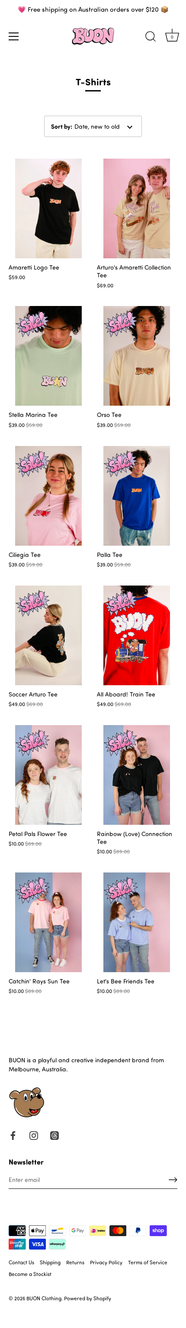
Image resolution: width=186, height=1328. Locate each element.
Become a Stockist (30, 1273)
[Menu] (13, 36)
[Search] (150, 37)
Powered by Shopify (87, 1298)
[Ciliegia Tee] (48, 496)
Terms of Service (147, 1262)
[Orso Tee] (136, 356)
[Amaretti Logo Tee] (48, 208)
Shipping (50, 1262)
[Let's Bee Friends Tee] (136, 922)
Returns (75, 1262)
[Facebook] (13, 1134)
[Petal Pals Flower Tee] (48, 775)
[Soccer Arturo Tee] (48, 635)
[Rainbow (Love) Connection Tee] (136, 775)
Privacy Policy (106, 1262)
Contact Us (21, 1262)
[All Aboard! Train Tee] (136, 635)
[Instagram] (33, 1134)
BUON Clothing (43, 1298)
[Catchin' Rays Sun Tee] (48, 922)
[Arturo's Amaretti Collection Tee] (136, 208)
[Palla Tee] (136, 496)
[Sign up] (173, 1179)
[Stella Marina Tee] (48, 356)
